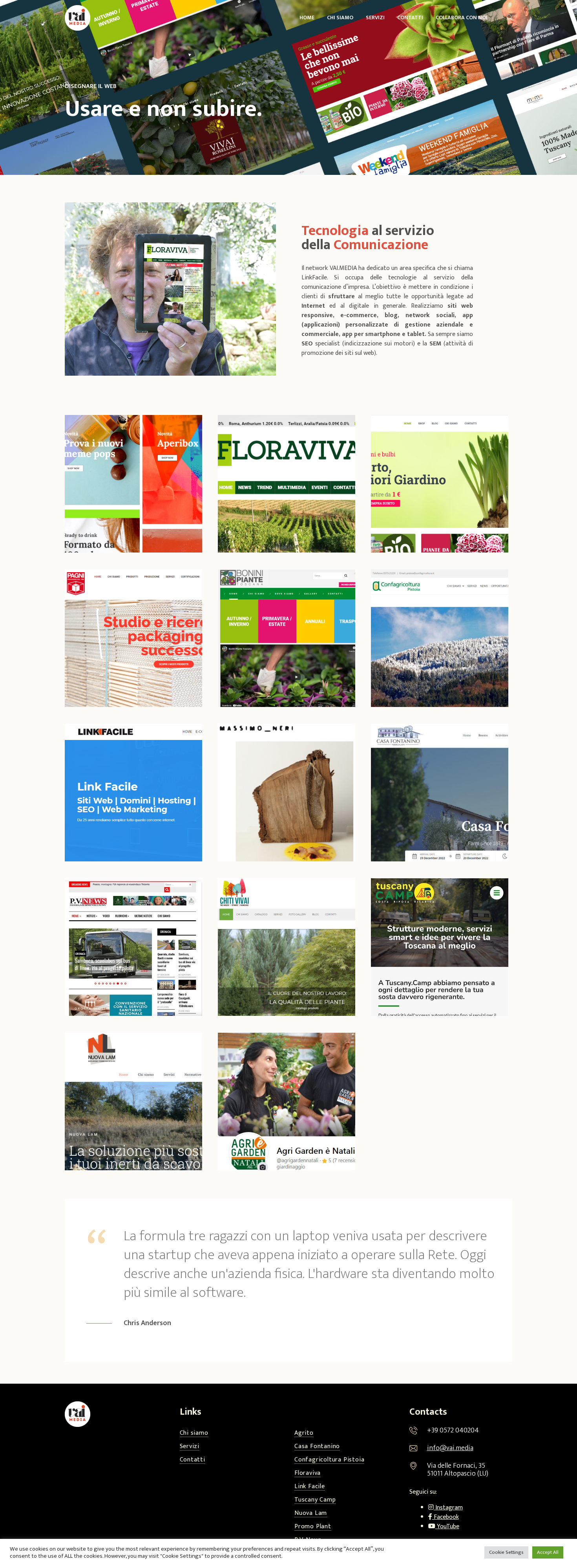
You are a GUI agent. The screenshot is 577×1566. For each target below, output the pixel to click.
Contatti (192, 1460)
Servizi (190, 1447)
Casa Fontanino (317, 1447)
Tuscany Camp (315, 1500)
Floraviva (307, 1473)
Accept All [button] (548, 1552)
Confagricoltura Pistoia (329, 1460)
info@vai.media (450, 1448)
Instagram (448, 1507)
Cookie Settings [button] (506, 1552)
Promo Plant (312, 1527)
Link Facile (309, 1487)
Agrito (304, 1433)
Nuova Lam (310, 1513)
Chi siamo (194, 1433)
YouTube (447, 1526)
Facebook (445, 1517)
